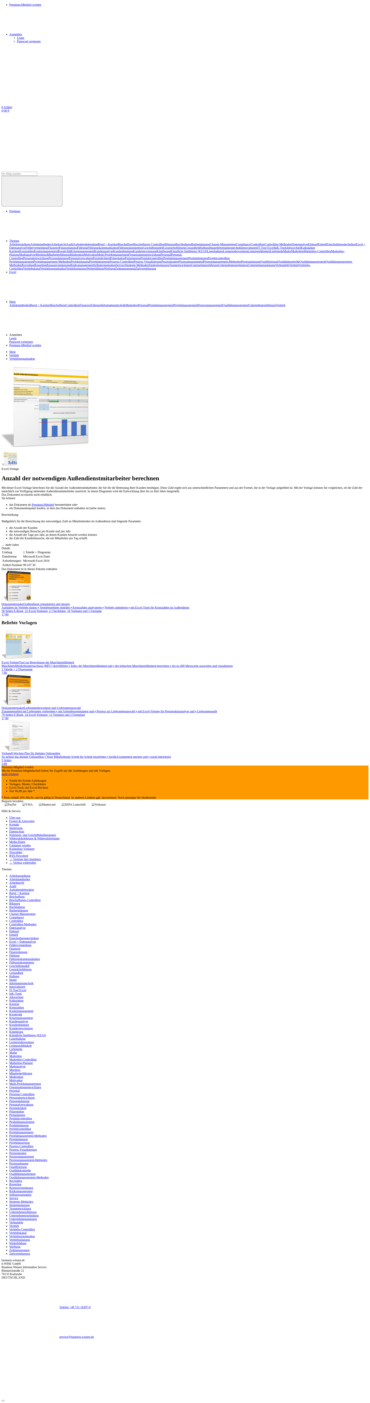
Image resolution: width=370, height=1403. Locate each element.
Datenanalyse (300, 244)
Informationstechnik (229, 247)
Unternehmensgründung (233, 265)
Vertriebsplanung (76, 268)
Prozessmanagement (190, 261)
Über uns (14, 817)
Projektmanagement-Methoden (52, 261)
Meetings (41, 254)
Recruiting (28, 265)
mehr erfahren (10, 774)
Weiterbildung (95, 268)
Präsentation (117, 258)
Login (20, 37)
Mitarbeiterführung (58, 254)
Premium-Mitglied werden (25, 345)
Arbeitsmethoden (40, 244)
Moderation (77, 254)
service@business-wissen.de (76, 1336)
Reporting (40, 265)
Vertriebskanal (31, 268)
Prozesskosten (169, 261)
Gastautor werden (20, 845)
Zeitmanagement (125, 268)
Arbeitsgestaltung (19, 244)
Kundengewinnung (144, 251)
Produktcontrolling (152, 258)
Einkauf (313, 244)
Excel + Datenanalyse (22, 941)
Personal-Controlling (21, 1094)
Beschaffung (125, 244)
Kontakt (14, 824)
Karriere (14, 251)
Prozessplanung (250, 261)
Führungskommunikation (102, 247)
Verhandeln (282, 265)
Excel (12, 272)
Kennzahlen (26, 251)
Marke (287, 251)
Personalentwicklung (36, 258)
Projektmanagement (21, 261)
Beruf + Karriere (108, 244)
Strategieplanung (159, 265)
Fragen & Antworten (21, 821)
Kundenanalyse (103, 251)
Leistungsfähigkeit (259, 251)
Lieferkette (276, 251)
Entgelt (322, 244)
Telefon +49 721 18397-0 (75, 1307)
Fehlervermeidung (37, 247)
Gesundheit (192, 247)
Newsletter (15, 852)
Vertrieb (294, 265)
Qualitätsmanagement (312, 261)
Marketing (297, 251)
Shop (12, 301)
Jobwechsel (294, 247)
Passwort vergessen (29, 41)
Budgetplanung (200, 244)
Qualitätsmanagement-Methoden (29, 1177)
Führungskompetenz (130, 247)
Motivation (90, 254)
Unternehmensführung (204, 265)
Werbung (109, 268)
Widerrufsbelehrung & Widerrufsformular (34, 838)
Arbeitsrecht (58, 244)
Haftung (204, 247)
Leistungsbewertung (235, 251)
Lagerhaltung (215, 251)
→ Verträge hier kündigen (25, 859)
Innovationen (249, 247)
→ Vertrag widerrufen (22, 862)
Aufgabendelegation (85, 244)
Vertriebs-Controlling (22, 1229)
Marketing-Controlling (317, 251)
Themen (14, 240)
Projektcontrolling (219, 258)
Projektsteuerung (99, 261)
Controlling (258, 244)
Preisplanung (133, 258)
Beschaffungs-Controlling (149, 244)
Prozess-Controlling (122, 261)
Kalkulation (308, 247)
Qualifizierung (269, 261)
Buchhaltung (183, 244)
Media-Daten (17, 842)
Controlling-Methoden (278, 244)
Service (120, 265)
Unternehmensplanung (261, 265)
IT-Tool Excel (265, 247)
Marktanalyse (27, 254)
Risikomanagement (82, 265)
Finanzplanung (68, 247)
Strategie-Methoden (137, 265)
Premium (14, 211)
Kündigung (163, 251)
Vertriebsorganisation (53, 268)
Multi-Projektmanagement (113, 254)
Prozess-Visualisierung (147, 261)
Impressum (16, 828)
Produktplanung (198, 258)
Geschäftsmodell (153, 247)
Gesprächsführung (174, 247)
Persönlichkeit (101, 258)
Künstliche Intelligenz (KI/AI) (188, 251)
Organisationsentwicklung (145, 254)
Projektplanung (80, 261)
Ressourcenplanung (58, 265)
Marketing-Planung (21, 1063)
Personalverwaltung (81, 258)
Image (213, 247)
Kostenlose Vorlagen (21, 848)
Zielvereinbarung (145, 268)
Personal (166, 254)
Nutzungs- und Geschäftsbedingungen (32, 835)
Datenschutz (16, 831)
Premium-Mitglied (43, 504)
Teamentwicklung (180, 265)
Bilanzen (170, 244)
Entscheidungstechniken (341, 244)
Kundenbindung (123, 251)
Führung (82, 247)
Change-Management (223, 244)
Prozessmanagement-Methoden (222, 261)
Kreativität (64, 251)
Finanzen (53, 247)
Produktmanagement (175, 258)
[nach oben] (3, 1400)
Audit (69, 244)
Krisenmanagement (82, 251)
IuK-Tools (280, 247)
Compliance (243, 244)
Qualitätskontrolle (288, 261)
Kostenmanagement (46, 251)
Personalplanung (59, 258)
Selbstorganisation (105, 265)
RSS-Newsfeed (18, 855)
